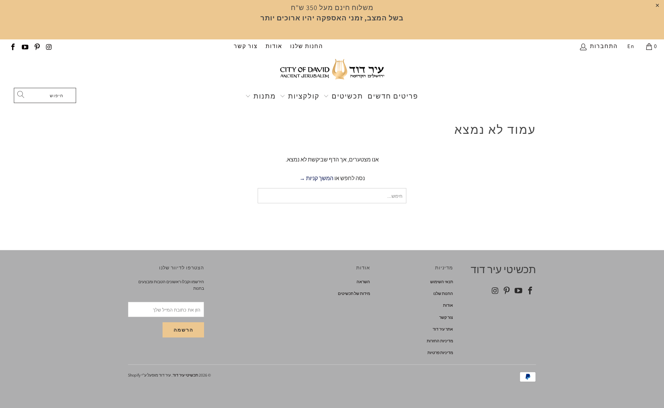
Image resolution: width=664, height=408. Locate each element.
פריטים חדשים (393, 96)
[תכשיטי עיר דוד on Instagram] (49, 46)
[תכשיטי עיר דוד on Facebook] (12, 46)
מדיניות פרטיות (440, 352)
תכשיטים (346, 96)
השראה (363, 281)
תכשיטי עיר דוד (185, 375)
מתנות (263, 96)
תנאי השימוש (441, 281)
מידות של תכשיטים (354, 293)
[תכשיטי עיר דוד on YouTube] (24, 46)
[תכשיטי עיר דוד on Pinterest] (36, 46)
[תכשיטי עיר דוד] (332, 72)
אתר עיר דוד (443, 329)
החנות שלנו (306, 46)
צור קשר (246, 46)
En (631, 46)
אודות (274, 46)
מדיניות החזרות (440, 340)
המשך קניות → (316, 178)
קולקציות (303, 96)
